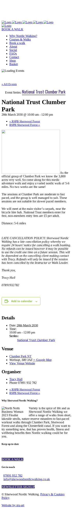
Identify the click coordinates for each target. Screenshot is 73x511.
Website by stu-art (13, 505)
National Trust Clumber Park (36, 340)
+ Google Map (42, 359)
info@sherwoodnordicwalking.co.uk (27, 479)
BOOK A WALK (12, 29)
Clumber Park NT (20, 356)
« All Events (9, 84)
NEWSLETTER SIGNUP (18, 486)
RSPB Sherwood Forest (24, 121)
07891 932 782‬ (13, 475)
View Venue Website (22, 363)
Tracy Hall (15, 379)
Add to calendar (21, 301)
